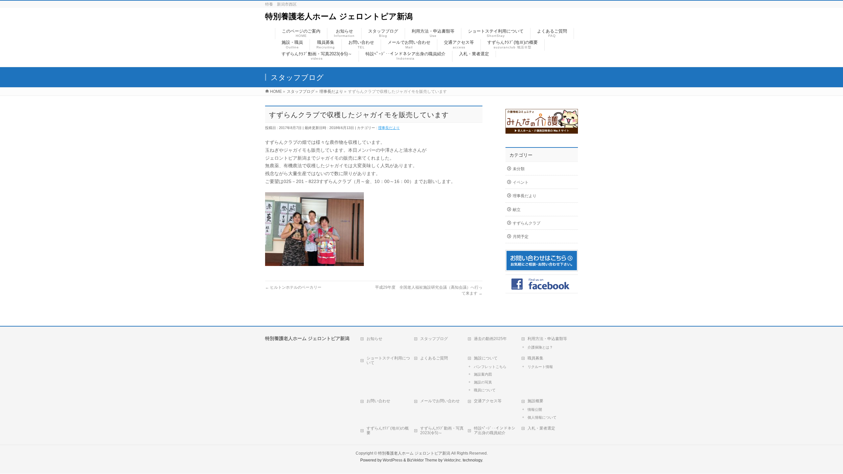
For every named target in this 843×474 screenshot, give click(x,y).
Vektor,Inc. (453, 460)
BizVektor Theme (422, 460)
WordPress (392, 460)
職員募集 (535, 358)
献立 (517, 209)
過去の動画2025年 (490, 338)
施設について (486, 358)
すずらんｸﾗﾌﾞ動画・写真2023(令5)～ (442, 430)
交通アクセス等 (488, 401)
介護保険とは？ (540, 347)
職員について (485, 390)
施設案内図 (483, 374)
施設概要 (535, 401)
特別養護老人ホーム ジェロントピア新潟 (339, 16)
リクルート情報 (540, 367)
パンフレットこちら (490, 367)
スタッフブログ (434, 338)
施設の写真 (483, 382)
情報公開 (535, 409)
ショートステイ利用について (388, 360)
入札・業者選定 (541, 428)
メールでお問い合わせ (440, 401)
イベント (521, 182)
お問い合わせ (378, 401)
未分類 (519, 169)
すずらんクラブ (526, 223)
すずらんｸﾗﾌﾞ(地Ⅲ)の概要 (388, 430)
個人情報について (542, 417)
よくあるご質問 (434, 358)
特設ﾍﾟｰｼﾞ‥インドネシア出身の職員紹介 (494, 430)
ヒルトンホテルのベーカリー (293, 287)
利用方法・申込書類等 (547, 338)
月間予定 (521, 236)
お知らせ (374, 338)
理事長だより (389, 128)
